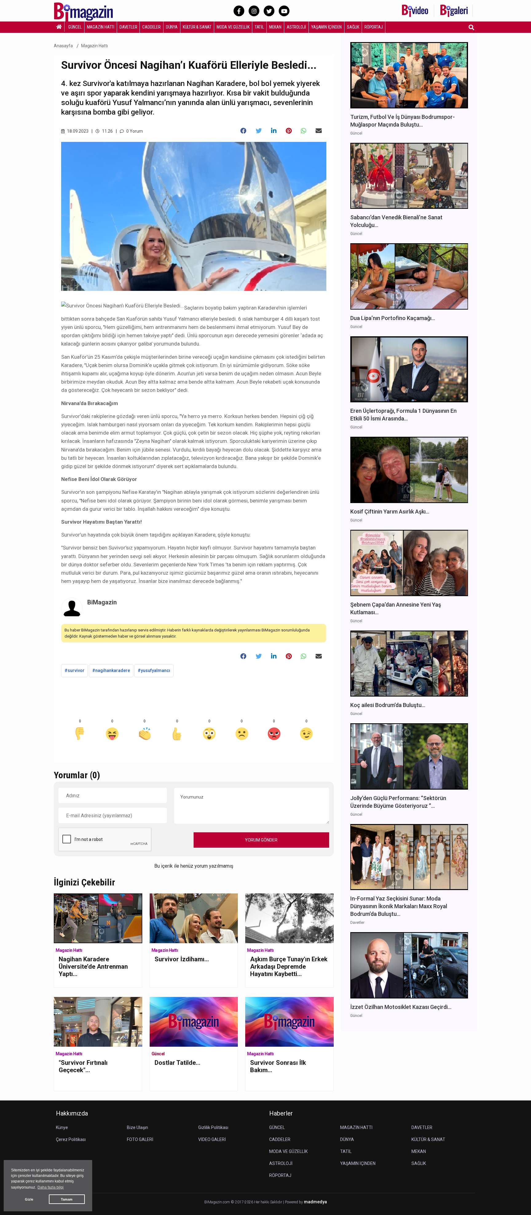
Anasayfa (63, 45)
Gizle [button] (29, 1199)
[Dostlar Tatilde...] (194, 1021)
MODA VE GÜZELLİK (233, 27)
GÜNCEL (75, 27)
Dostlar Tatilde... (177, 1062)
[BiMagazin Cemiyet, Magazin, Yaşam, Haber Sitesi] (87, 10)
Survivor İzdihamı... (182, 959)
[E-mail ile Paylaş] (318, 131)
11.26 (107, 131)
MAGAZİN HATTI (100, 27)
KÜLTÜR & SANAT (197, 27)
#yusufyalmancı (154, 670)
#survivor (75, 670)
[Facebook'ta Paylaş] (243, 131)
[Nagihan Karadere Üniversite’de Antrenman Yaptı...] (98, 918)
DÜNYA (172, 27)
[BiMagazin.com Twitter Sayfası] (269, 11)
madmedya (315, 1202)
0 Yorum (134, 131)
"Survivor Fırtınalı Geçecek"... (83, 1066)
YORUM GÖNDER (261, 840)
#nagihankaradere (111, 670)
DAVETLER (128, 27)
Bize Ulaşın (137, 1127)
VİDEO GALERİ (212, 1139)
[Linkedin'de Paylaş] (273, 131)
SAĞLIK (353, 27)
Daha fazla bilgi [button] (50, 1187)
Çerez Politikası (71, 1139)
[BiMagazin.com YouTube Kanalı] (284, 11)
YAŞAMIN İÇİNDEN (326, 27)
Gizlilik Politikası (213, 1127)
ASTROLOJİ (296, 27)
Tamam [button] (67, 1199)
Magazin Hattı (94, 45)
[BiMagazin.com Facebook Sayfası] (239, 11)
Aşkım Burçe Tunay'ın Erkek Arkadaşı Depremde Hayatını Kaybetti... (289, 966)
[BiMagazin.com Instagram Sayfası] (254, 11)
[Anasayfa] (59, 27)
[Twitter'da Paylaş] (258, 131)
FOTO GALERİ (140, 1139)
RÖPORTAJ (373, 27)
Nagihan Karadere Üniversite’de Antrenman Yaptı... (93, 966)
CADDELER (151, 27)
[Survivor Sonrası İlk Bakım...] (289, 1021)
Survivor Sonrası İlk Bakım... (278, 1066)
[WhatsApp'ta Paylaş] (303, 131)
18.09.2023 (77, 131)
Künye (62, 1127)
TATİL (259, 27)
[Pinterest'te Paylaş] (288, 131)
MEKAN (275, 27)
